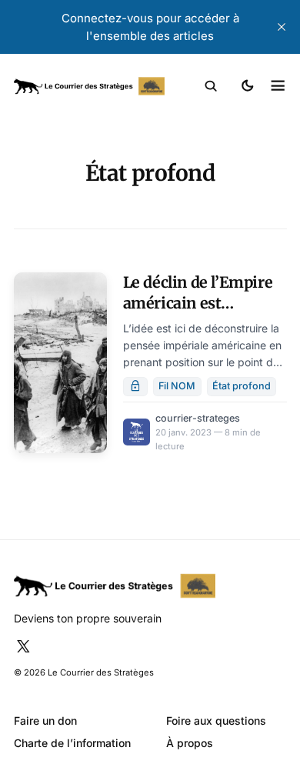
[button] (211, 86)
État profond (241, 386)
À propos (189, 742)
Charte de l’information (72, 742)
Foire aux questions (216, 720)
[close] (281, 27)
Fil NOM (176, 386)
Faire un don (45, 720)
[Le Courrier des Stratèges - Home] (89, 86)
